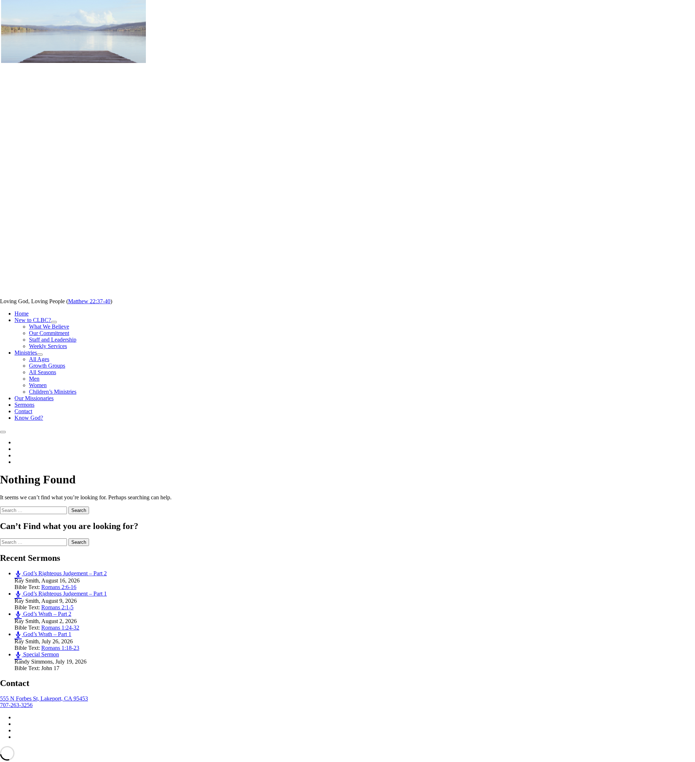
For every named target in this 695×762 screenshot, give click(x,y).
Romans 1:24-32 (60, 628)
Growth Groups (47, 366)
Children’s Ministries (52, 392)
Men (34, 379)
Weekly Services (48, 346)
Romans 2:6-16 (58, 587)
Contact (23, 411)
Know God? (28, 418)
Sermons (24, 405)
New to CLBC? (35, 320)
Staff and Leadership (52, 339)
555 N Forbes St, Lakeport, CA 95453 (44, 698)
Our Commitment (49, 333)
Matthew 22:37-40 (89, 301)
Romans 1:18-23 (60, 648)
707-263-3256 (16, 705)
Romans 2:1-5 (57, 607)
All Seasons (42, 372)
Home (21, 313)
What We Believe (49, 326)
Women (38, 385)
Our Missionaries (34, 398)
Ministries (28, 353)
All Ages (39, 359)
